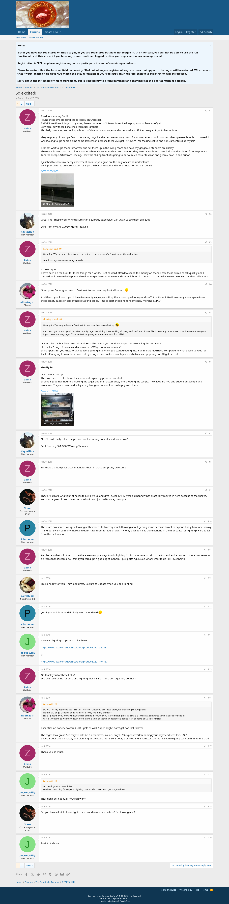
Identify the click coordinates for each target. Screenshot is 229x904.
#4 (210, 284)
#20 (210, 837)
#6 (210, 361)
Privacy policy (185, 889)
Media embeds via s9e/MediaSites (115, 901)
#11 (210, 549)
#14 (210, 635)
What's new (51, 32)
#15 (210, 669)
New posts (21, 37)
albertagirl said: (50, 319)
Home (21, 32)
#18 (210, 774)
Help (196, 889)
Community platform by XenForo (114, 896)
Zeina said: (48, 704)
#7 (210, 433)
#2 (210, 214)
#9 (210, 490)
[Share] (206, 111)
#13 (210, 606)
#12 (210, 578)
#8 (210, 461)
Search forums (36, 37)
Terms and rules (168, 889)
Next (28, 103)
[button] (60, 32)
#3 (210, 242)
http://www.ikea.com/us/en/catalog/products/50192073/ (74, 647)
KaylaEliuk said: (50, 248)
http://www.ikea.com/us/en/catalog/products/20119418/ (74, 661)
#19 (210, 806)
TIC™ (127, 898)
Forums (35, 32)
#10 (210, 521)
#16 (210, 697)
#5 (210, 312)
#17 (210, 746)
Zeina (20, 98)
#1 (210, 110)
